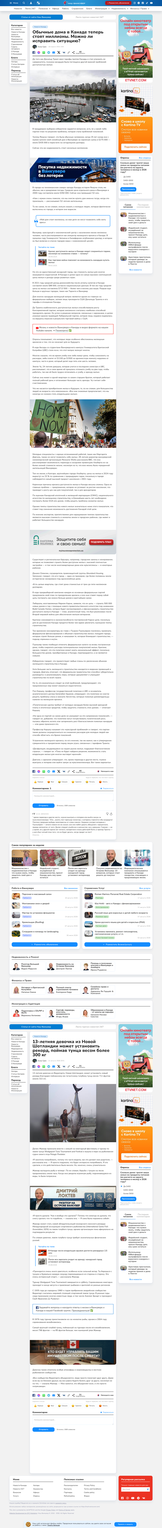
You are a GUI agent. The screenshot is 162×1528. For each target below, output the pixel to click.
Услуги (16, 1496)
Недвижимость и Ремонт (25, 957)
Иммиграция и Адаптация (26, 1003)
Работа (65, 8)
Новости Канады (18, 32)
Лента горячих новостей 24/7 (90, 17)
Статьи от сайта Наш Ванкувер (36, 17)
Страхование (16, 44)
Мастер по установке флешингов (38, 913)
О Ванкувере (16, 54)
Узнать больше (53, 1525)
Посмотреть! (61, 330)
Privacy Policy (89, 1485)
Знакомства (38, 1489)
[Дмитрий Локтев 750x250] (73, 1196)
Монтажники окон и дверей (35, 903)
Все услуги (144, 888)
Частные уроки (101, 926)
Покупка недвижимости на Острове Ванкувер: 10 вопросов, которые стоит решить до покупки (109, 871)
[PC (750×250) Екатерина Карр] (73, 540)
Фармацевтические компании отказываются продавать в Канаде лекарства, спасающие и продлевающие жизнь (136, 873)
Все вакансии (71, 888)
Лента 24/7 (30, 8)
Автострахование (102, 907)
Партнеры (68, 1492)
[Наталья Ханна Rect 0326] (73, 1350)
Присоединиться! (81, 1310)
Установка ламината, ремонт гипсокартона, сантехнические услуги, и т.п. (116, 933)
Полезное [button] (43, 8)
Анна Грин (42, 47)
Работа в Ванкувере (23, 888)
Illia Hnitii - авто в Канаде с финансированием (117, 903)
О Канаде (15, 51)
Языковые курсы (102, 916)
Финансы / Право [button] (138, 8)
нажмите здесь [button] (60, 1503)
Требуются (27, 898)
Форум (87, 1496)
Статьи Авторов (17, 64)
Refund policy (69, 1496)
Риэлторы (99, 898)
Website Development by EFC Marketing (23, 1513)
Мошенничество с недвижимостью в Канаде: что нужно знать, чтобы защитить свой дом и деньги (24, 873)
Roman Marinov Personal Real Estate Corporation (118, 894)
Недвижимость (17, 42)
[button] (38, 3)
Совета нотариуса (15, 48)
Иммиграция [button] (101, 8)
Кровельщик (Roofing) (33, 922)
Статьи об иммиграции (16, 75)
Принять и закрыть (125, 1524)
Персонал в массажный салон (36, 894)
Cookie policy (89, 1492)
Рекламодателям (71, 1485)
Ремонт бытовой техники (105, 938)
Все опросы (145, 158)
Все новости (16, 29)
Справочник (77, 8)
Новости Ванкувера (15, 36)
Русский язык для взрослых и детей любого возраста (121, 913)
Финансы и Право (22, 980)
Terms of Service (64, 1510)
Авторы (14, 62)
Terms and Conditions (92, 1489)
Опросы (36, 1496)
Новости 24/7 (18, 1489)
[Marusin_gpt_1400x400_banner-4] (73, 167)
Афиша (55, 8)
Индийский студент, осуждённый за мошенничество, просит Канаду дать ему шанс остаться (51, 873)
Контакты (68, 1489)
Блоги (89, 8)
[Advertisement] (73, 1453)
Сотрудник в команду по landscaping (40, 932)
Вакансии (17, 1492)
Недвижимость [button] (119, 8)
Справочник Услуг (94, 888)
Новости (18, 8)
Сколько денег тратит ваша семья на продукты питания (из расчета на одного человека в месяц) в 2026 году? (134, 168)
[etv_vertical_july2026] (135, 48)
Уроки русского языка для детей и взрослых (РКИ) (120, 922)
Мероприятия (16, 39)
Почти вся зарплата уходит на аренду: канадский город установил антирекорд (79, 871)
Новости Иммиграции (16, 80)
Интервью (15, 67)
